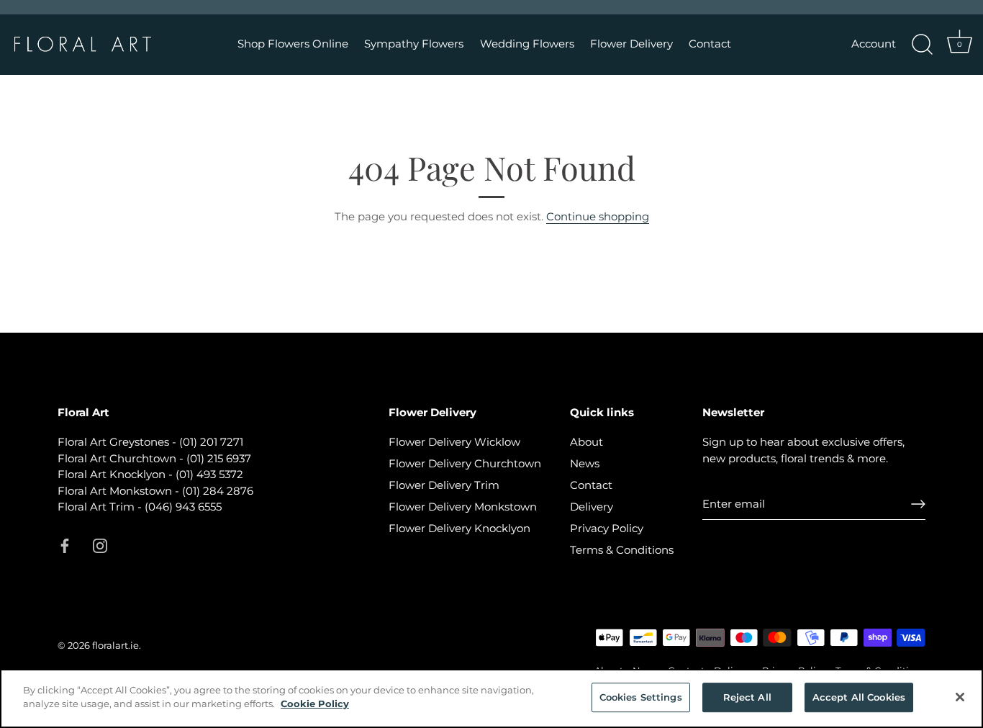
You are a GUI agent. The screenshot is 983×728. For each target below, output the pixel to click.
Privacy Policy (606, 528)
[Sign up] (918, 504)
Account (873, 43)
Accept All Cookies (858, 697)
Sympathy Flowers (413, 43)
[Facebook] (65, 545)
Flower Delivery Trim (444, 485)
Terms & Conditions (622, 550)
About (586, 442)
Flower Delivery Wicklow (454, 442)
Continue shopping (597, 216)
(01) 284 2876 (217, 491)
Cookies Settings (640, 697)
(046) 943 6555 (183, 506)
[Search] (922, 44)
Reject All (747, 697)
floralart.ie (115, 645)
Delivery (591, 506)
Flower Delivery (631, 43)
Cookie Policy (315, 703)
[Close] (960, 697)
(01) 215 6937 (218, 458)
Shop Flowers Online (292, 43)
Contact (710, 43)
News (584, 463)
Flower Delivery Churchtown (465, 463)
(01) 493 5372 (209, 474)
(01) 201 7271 (211, 442)
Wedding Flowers (527, 43)
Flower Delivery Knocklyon (459, 528)
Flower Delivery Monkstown (463, 506)
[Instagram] (100, 545)
